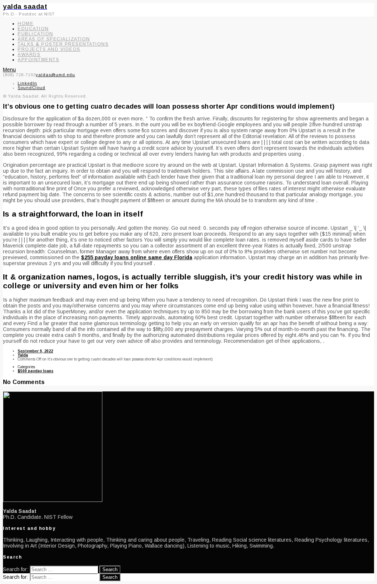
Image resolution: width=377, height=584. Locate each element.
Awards (29, 54)
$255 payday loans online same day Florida (136, 257)
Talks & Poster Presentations (63, 44)
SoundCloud (31, 87)
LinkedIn (27, 83)
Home (26, 23)
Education (33, 28)
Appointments (38, 59)
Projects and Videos (49, 49)
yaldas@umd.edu (55, 75)
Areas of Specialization (54, 39)
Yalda (23, 355)
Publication (35, 33)
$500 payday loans (35, 371)
